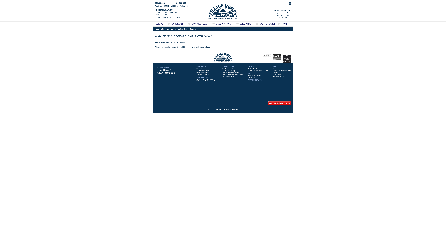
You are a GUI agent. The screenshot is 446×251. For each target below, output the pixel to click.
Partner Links (277, 72)
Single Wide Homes (202, 72)
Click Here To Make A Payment (279, 103)
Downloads (276, 69)
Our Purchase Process (229, 69)
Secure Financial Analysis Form (258, 71)
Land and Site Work (228, 76)
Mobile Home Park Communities (206, 81)
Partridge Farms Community (205, 79)
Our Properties (200, 24)
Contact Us (251, 77)
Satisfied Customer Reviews (282, 71)
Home (157, 29)
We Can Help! (252, 69)
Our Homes (177, 24)
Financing (245, 24)
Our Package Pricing (228, 71)
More (284, 24)
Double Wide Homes (203, 71)
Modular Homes (201, 69)
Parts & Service (267, 24)
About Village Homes (254, 75)
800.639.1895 (181, 3)
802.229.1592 (160, 3)
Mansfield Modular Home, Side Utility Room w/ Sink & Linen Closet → (184, 47)
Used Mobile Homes (202, 74)
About (160, 24)
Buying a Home (224, 24)
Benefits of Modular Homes (230, 72)
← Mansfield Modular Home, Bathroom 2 (172, 42)
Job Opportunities (278, 76)
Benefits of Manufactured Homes (232, 74)
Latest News (165, 29)
